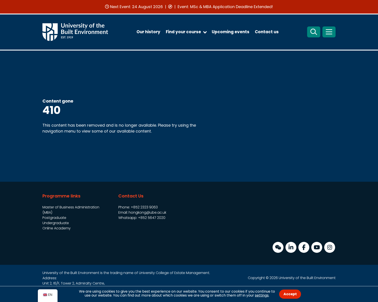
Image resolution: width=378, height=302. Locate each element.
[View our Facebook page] (303, 247)
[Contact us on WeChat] (278, 247)
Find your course (183, 32)
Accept (290, 294)
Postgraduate (54, 217)
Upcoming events (230, 32)
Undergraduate (55, 222)
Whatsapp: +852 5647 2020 (141, 217)
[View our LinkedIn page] (290, 247)
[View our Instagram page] (329, 247)
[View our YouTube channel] (316, 247)
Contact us (267, 32)
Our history (148, 32)
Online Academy (56, 228)
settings (262, 295)
